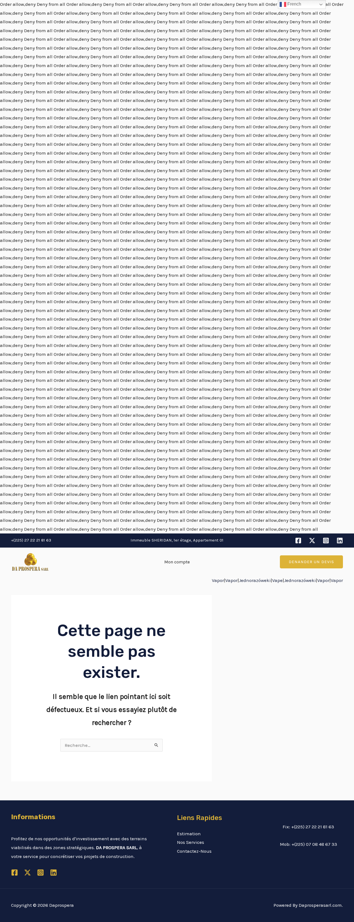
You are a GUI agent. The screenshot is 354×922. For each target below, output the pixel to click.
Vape (277, 580)
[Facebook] (298, 540)
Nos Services (190, 842)
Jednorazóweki (255, 580)
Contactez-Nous (194, 851)
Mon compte (177, 562)
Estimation (189, 833)
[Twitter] (312, 540)
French (293, 4)
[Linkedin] (340, 540)
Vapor (218, 580)
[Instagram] (326, 540)
